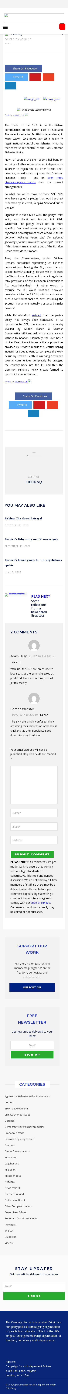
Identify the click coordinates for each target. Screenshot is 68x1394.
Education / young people (19, 1139)
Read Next (40, 596)
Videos (9, 1243)
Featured (10, 1145)
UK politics (10, 1236)
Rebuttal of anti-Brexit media (21, 1218)
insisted (36, 315)
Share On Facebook (25, 68)
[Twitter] (17, 1350)
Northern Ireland (14, 1194)
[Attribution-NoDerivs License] (26, 115)
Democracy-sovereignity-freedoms (25, 1126)
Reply (16, 662)
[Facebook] (9, 1350)
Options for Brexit (15, 1200)
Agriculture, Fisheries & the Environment (27, 1096)
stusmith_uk (18, 115)
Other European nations (18, 1206)
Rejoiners (10, 1224)
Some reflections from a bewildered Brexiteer (39, 608)
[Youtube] (42, 4)
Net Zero (10, 1181)
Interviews (11, 1157)
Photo (7, 115)
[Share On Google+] (48, 77)
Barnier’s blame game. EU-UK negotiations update (33, 562)
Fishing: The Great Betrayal (23, 518)
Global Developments (17, 1151)
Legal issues (12, 1163)
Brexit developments (17, 1108)
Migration (10, 1169)
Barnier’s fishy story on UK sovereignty (31, 539)
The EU (9, 1230)
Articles (9, 1102)
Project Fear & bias (15, 1212)
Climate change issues (17, 1114)
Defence (10, 1120)
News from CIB (13, 1188)
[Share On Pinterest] (35, 77)
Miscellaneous (13, 1175)
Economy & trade (14, 1133)
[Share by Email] (10, 85)
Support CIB (32, 987)
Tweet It (18, 77)
